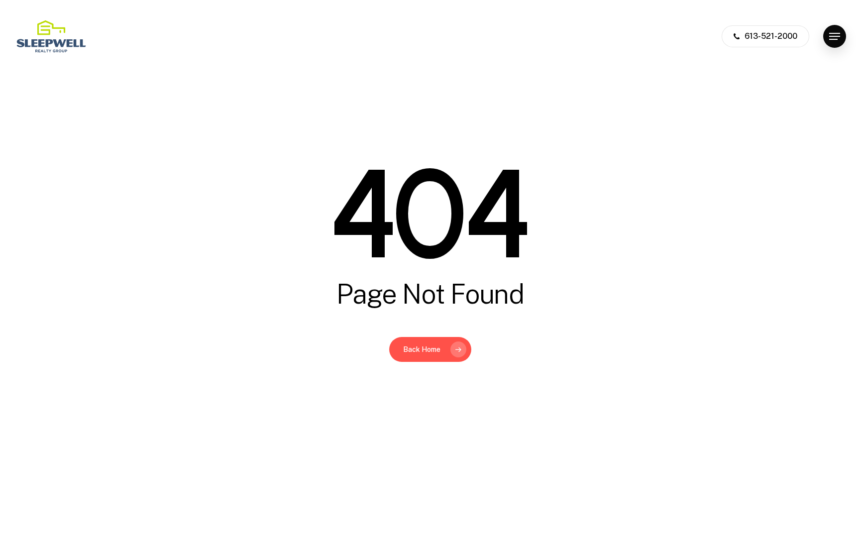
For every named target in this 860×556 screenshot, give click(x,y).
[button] (834, 36)
